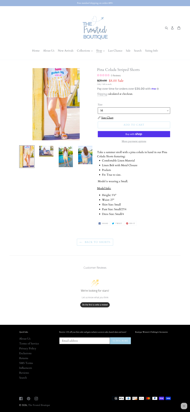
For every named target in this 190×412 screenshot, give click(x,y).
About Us (24, 339)
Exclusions (25, 353)
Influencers (25, 368)
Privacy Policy (27, 348)
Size (100, 104)
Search (23, 378)
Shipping (102, 94)
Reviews (24, 373)
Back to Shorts (97, 242)
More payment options (134, 141)
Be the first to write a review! (95, 304)
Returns (23, 358)
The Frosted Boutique (39, 405)
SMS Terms (26, 363)
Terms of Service (29, 343)
